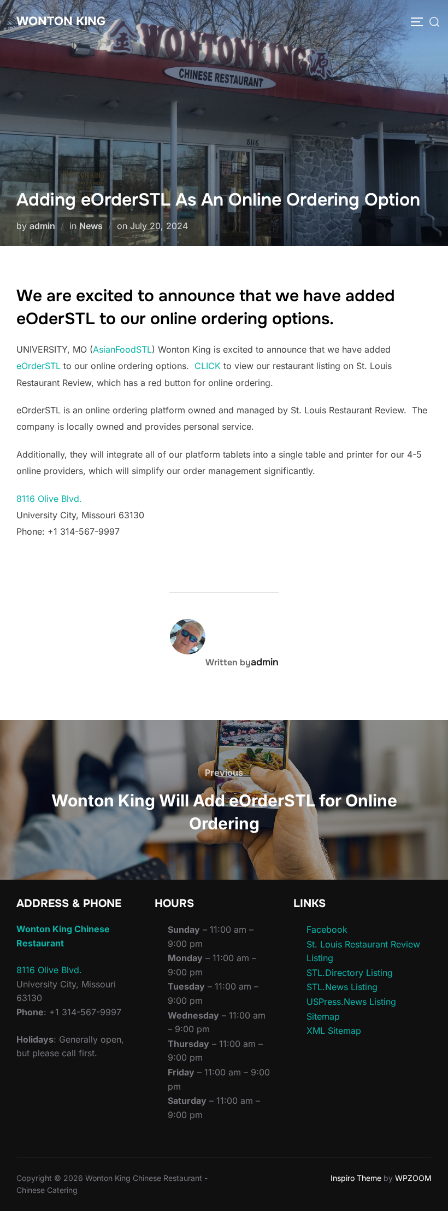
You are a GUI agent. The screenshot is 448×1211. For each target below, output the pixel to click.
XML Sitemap (333, 1030)
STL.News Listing (342, 986)
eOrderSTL (38, 365)
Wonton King (60, 21)
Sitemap (323, 1016)
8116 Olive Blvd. (49, 498)
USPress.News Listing (351, 1001)
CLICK (207, 365)
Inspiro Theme (356, 1178)
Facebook (326, 929)
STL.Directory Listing (349, 972)
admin (42, 225)
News (91, 225)
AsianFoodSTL (122, 349)
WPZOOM (413, 1178)
